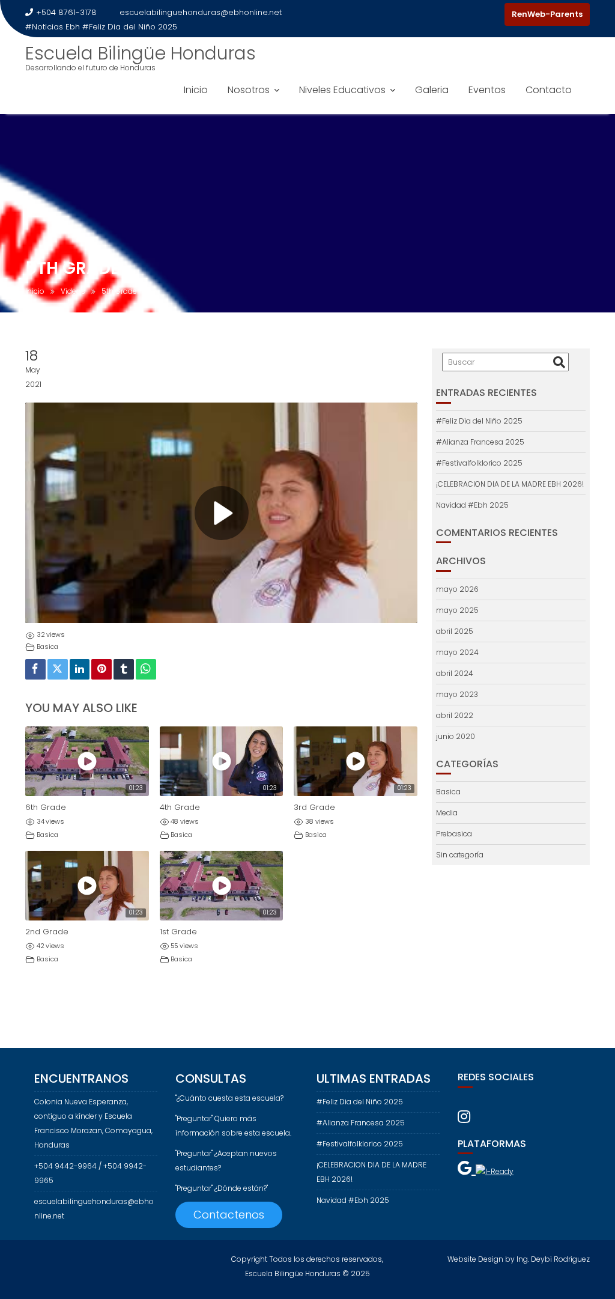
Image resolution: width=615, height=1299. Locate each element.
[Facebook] (470, 14)
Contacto (549, 90)
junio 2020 (455, 736)
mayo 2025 (457, 610)
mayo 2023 (457, 694)
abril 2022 (454, 715)
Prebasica (454, 834)
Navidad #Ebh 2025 (472, 505)
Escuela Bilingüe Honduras (140, 53)
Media (447, 813)
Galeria (432, 90)
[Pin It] (101, 669)
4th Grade (180, 807)
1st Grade (178, 931)
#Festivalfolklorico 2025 (479, 463)
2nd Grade (46, 931)
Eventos (487, 90)
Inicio (196, 90)
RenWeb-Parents (547, 14)
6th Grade (45, 807)
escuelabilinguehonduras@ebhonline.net (201, 12)
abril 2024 (454, 673)
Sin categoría (459, 855)
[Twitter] (57, 669)
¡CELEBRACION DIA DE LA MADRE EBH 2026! (510, 484)
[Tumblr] (124, 669)
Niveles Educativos (342, 90)
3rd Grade (314, 807)
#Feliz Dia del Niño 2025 (129, 26)
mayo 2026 (457, 589)
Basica (47, 646)
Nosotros (249, 90)
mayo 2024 (457, 652)
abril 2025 (454, 631)
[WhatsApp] (146, 669)
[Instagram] (492, 14)
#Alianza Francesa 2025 (480, 442)
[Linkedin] (80, 669)
